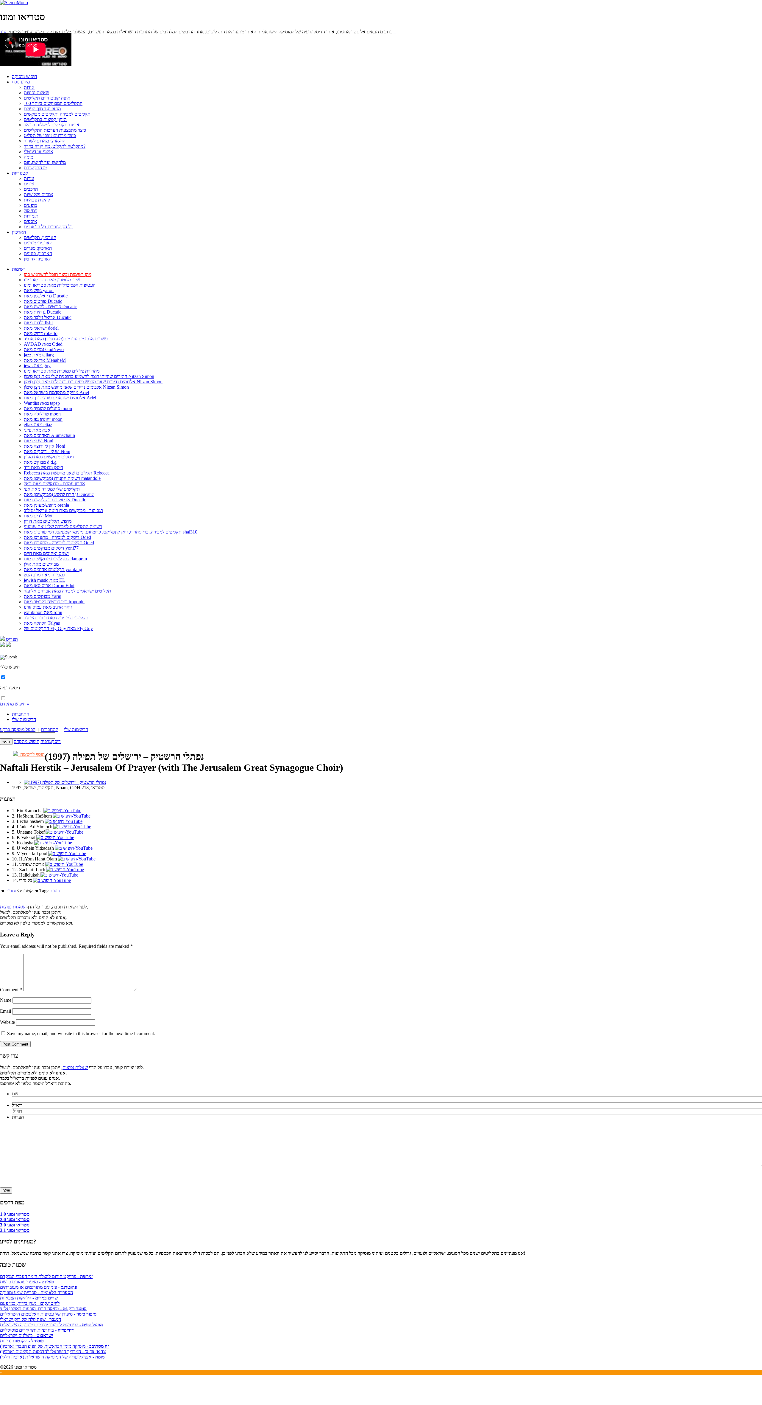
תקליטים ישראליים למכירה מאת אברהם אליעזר (67, 590)
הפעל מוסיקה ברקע (17, 729)
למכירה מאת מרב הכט (44, 574)
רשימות (19, 269)
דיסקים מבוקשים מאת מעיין (49, 456)
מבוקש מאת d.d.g (40, 462)
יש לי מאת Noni (38, 440)
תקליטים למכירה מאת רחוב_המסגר (56, 617)
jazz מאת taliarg (39, 354)
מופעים (30, 205)
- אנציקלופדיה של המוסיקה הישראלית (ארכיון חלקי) (52, 1356)
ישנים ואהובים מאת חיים (46, 553)
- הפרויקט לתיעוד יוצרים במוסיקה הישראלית (51, 1324)
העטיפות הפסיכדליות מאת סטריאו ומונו (60, 285)
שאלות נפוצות (36, 92)
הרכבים (31, 189)
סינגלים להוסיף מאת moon (48, 408)
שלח (6, 1190)
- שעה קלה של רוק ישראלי (30, 1319)
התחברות (20, 714)
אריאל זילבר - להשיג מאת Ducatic (55, 499)
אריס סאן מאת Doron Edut (49, 585)
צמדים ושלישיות (38, 194)
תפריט (11, 639)
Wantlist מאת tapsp (42, 403)
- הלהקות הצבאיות (29, 1297)
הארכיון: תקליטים (40, 237)
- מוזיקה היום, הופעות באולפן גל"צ (43, 1308)
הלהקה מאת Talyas (42, 623)
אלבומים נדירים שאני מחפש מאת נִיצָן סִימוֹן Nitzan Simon (76, 387)
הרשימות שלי (24, 719)
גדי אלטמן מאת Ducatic (46, 295)
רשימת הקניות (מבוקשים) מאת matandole (62, 478)
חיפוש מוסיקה (24, 76)
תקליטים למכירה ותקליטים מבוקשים (57, 114)
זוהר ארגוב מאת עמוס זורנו (48, 607)
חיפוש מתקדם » (14, 703)
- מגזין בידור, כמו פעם (30, 1303)
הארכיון (19, 232)
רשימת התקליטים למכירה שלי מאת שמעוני (63, 526)
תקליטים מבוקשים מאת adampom (55, 558)
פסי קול (30, 210)
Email (5, 1011)
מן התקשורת (35, 167)
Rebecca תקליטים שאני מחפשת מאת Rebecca (67, 472)
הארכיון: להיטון (37, 258)
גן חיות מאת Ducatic (42, 311)
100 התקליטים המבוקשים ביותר (53, 103)
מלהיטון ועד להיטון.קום (45, 162)
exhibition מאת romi (43, 612)
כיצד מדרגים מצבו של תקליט (50, 135)
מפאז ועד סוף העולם (42, 108)
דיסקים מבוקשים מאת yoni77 (51, 547)
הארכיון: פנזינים (38, 253)
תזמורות (31, 215)
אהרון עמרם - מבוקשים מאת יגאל (54, 483)
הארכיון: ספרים (38, 248)
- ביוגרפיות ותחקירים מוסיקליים (37, 1330)
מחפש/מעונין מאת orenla (46, 505)
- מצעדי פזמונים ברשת (27, 1281)
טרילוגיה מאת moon (42, 413)
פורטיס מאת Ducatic (43, 301)
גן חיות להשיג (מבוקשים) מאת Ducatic (59, 494)
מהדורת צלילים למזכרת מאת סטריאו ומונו (61, 370)
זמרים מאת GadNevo (44, 349)
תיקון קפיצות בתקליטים (45, 119)
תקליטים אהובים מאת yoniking (53, 569)
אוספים (30, 221)
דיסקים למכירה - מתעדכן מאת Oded (57, 537)
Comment (11, 989)
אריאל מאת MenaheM (45, 360)
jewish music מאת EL (44, 580)
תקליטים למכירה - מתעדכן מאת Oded (59, 542)
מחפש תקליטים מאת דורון (47, 521)
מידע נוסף (21, 81)
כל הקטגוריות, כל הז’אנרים (48, 226)
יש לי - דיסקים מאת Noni (47, 451)
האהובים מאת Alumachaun (49, 435)
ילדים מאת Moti (39, 515)
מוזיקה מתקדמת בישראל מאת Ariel (56, 392)
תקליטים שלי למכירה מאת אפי (52, 488)
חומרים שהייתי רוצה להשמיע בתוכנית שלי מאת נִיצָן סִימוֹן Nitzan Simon (89, 376)
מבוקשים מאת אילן (41, 564)
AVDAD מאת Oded (43, 344)
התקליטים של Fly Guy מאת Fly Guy (58, 628)
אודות (29, 87)
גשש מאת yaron (39, 290)
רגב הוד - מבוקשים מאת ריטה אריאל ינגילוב (63, 510)
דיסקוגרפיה (50, 741)
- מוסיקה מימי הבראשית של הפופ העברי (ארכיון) (54, 1346)
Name (5, 1000)
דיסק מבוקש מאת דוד (43, 467)
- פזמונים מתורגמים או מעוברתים (38, 1287)
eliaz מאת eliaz (38, 424)
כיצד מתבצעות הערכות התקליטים (55, 130)
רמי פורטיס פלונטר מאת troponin (54, 601)
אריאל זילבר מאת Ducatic (47, 317)
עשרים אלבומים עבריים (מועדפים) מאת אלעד (66, 338)
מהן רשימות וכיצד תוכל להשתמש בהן (57, 274)
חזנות (55, 890)
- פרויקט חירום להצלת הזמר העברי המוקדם (46, 1276)
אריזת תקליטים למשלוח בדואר (51, 124)
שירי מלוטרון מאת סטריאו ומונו (52, 279)
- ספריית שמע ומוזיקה (36, 1292)
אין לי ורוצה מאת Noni (44, 446)
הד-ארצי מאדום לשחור (44, 140)
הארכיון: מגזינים (38, 242)
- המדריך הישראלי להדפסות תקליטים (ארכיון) (53, 1351)
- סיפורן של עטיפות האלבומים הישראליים (48, 1313)
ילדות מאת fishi (38, 322)
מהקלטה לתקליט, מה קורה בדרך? (54, 146)
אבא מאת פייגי (37, 429)
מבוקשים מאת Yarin (42, 596)
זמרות (29, 178)
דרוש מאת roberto (40, 333)
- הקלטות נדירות (22, 1340)
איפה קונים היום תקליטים (47, 97)
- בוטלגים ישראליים (26, 1335)
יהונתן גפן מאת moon (43, 419)
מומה (28, 156)
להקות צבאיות (37, 199)
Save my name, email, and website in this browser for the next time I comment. (81, 1033)
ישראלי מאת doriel (41, 328)
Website (7, 1022)
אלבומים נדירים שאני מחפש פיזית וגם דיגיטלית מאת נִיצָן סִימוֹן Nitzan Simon (93, 381)
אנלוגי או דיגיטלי (38, 151)
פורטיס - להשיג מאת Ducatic (50, 306)
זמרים (29, 183)
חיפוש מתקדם (26, 741)
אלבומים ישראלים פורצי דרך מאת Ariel (60, 397)
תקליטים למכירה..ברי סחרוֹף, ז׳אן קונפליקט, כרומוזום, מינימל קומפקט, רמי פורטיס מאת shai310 (110, 531)
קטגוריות (20, 173)
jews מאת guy (37, 365)
